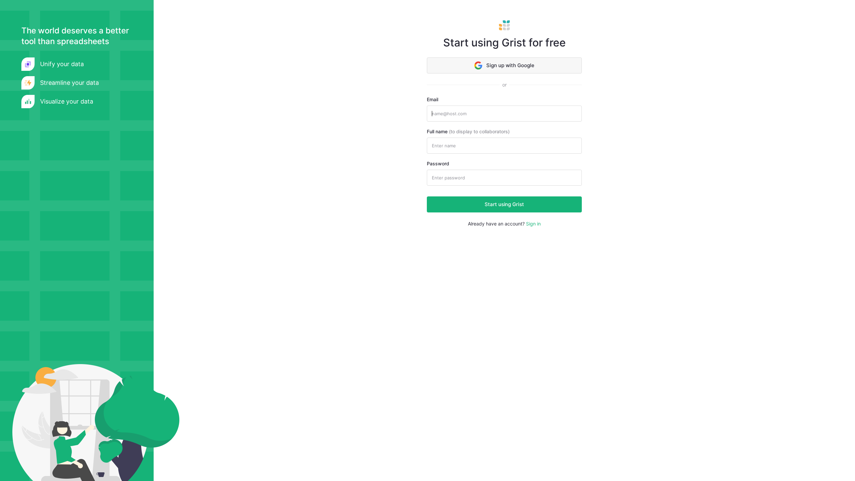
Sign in (533, 223)
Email (432, 99)
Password (438, 163)
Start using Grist (504, 204)
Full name (468, 131)
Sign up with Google (510, 65)
